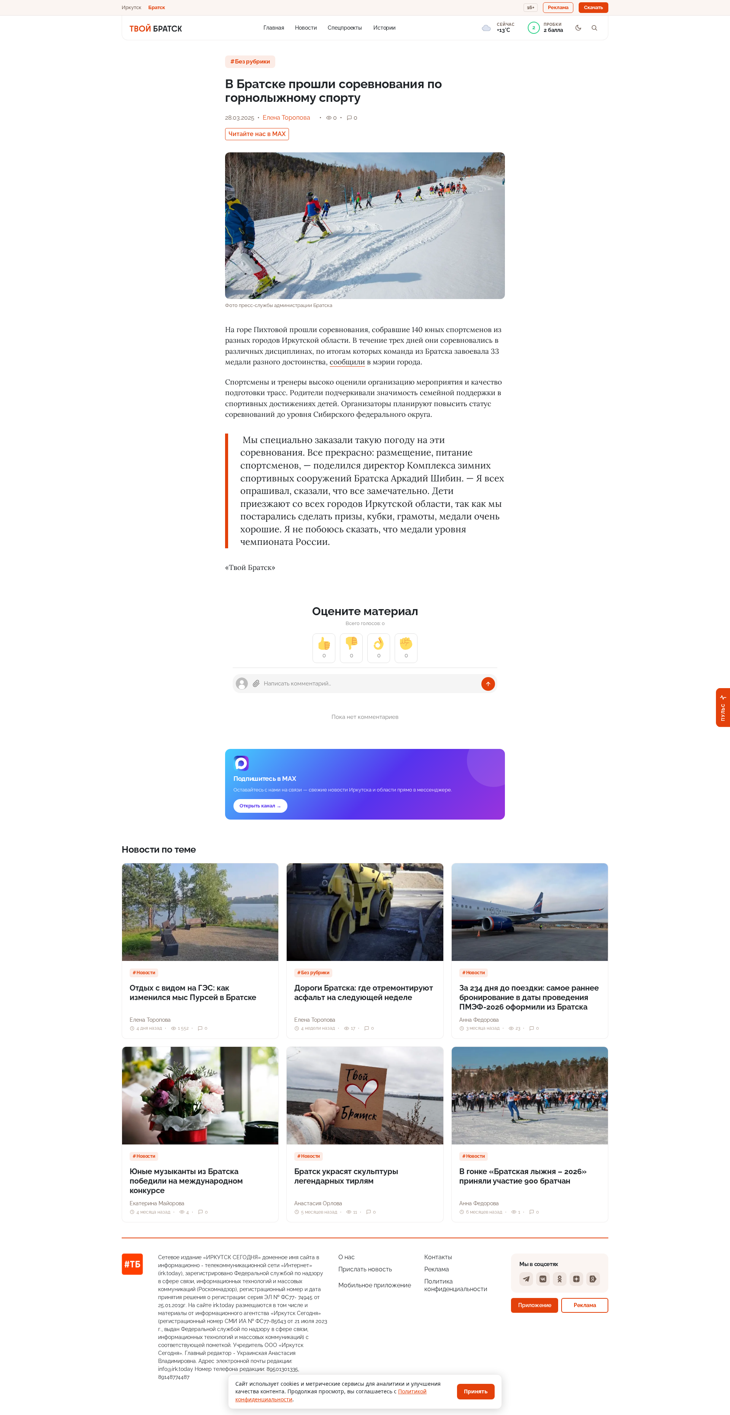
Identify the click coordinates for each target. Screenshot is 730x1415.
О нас (346, 1257)
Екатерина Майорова (157, 1203)
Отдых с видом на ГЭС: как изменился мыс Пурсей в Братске (193, 992)
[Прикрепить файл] (256, 683)
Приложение (534, 1305)
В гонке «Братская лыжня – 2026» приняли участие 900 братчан (523, 1176)
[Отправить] (488, 684)
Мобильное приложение (374, 1285)
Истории (384, 27)
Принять (476, 1391)
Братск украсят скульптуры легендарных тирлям (346, 1176)
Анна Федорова (479, 1020)
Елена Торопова (286, 117)
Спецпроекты (345, 27)
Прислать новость (365, 1269)
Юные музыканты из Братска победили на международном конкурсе (186, 1181)
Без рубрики (252, 61)
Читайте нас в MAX (257, 134)
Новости (305, 27)
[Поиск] (594, 28)
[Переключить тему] (578, 28)
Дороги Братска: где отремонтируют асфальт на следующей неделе (363, 992)
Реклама (436, 1269)
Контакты (438, 1257)
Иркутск (131, 7)
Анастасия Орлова (318, 1203)
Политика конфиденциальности (455, 1285)
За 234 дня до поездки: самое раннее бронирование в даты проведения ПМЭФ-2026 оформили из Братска (529, 997)
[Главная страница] (156, 28)
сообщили (347, 361)
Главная (273, 27)
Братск (156, 7)
